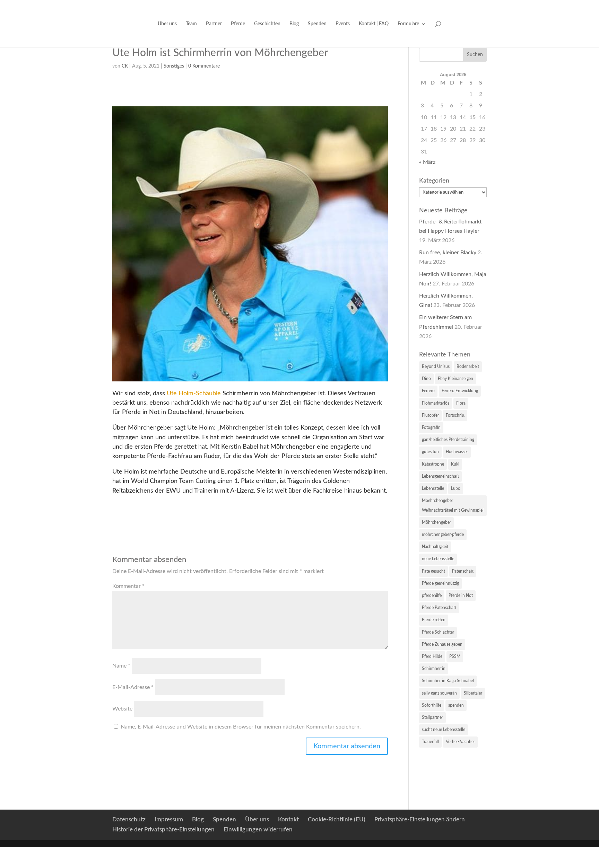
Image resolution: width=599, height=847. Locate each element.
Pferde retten (433, 620)
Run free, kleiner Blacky (447, 252)
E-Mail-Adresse (133, 687)
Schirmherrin (433, 669)
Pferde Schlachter (438, 632)
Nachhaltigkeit (435, 547)
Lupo (455, 488)
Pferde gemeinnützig (440, 583)
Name (121, 666)
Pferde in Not (461, 595)
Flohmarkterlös (435, 403)
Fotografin (431, 427)
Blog (294, 23)
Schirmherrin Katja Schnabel (448, 681)
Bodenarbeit (468, 366)
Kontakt (288, 819)
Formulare (408, 23)
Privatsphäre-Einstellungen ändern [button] (419, 819)
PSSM (454, 656)
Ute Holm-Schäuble (194, 393)
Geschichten (267, 23)
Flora (461, 403)
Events (343, 23)
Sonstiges (174, 66)
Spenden (317, 23)
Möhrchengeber (436, 522)
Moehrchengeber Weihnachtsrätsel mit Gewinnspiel (453, 505)
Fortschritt (455, 415)
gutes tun (430, 452)
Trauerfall (430, 742)
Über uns (167, 23)
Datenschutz (129, 819)
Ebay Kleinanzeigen (455, 379)
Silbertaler (473, 693)
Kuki (455, 464)
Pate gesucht (433, 571)
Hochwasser (457, 452)
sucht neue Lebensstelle (443, 729)
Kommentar (128, 586)
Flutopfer (430, 415)
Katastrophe (433, 464)
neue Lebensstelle (438, 559)
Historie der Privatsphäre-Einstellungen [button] (163, 829)
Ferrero (428, 391)
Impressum (169, 819)
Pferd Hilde (432, 656)
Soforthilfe (431, 705)
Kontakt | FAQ (374, 23)
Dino (426, 379)
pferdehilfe (432, 595)
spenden (456, 705)
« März (427, 162)
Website (122, 709)
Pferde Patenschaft (439, 608)
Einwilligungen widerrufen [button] (258, 829)
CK (125, 66)
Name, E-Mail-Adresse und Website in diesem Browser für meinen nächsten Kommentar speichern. (241, 727)
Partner (214, 23)
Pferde (238, 23)
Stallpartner (432, 717)
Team (191, 23)
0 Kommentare (204, 66)
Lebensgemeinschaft (440, 476)
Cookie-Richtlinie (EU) (336, 819)
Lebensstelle (433, 488)
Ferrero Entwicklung (460, 391)
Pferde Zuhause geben (442, 644)
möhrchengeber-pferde (443, 534)
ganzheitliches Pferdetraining (448, 440)
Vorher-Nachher (460, 742)
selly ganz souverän (439, 693)
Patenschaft (463, 571)
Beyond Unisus (436, 366)
